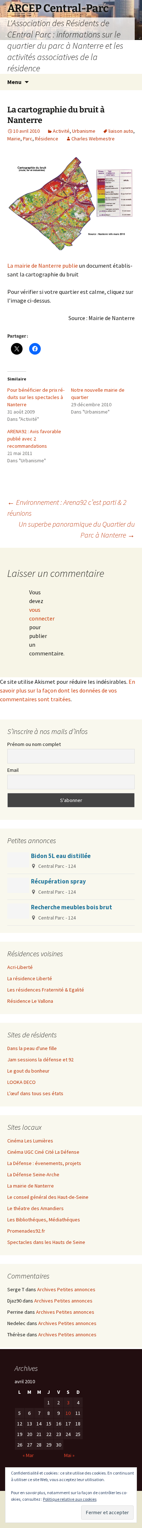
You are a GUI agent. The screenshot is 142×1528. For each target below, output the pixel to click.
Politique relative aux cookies (69, 1499)
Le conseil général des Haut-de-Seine (47, 1197)
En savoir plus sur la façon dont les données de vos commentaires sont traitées (67, 690)
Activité (61, 131)
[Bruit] (71, 203)
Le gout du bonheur (28, 1071)
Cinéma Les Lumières (30, 1140)
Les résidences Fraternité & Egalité (45, 989)
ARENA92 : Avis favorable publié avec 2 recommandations (34, 438)
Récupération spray (58, 881)
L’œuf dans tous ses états (35, 1093)
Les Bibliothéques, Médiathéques (43, 1219)
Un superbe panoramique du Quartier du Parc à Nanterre (77, 529)
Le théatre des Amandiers (35, 1208)
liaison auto (121, 131)
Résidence (46, 138)
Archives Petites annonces (66, 1289)
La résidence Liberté (29, 978)
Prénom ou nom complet (34, 744)
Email (13, 770)
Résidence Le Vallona (30, 1001)
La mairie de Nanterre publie (42, 265)
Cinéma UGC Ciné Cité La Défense (43, 1152)
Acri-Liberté (20, 967)
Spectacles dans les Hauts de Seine (46, 1242)
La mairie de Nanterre (30, 1185)
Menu (14, 81)
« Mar (28, 1455)
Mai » (69, 1455)
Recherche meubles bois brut (71, 907)
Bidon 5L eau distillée (61, 856)
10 (68, 1413)
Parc (27, 138)
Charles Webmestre (93, 138)
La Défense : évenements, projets (44, 1163)
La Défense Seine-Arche (33, 1174)
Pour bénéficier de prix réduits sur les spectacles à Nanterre (35, 397)
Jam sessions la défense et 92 (40, 1059)
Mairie (13, 138)
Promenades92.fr (26, 1231)
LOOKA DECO (21, 1082)
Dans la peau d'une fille (32, 1048)
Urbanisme (83, 131)
